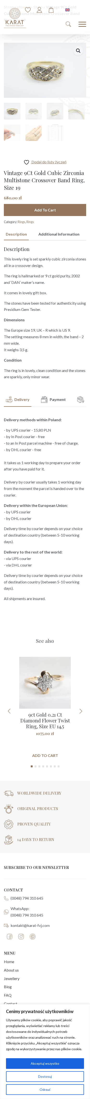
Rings (21, 222)
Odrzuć (45, 1089)
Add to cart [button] (45, 755)
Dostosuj (45, 1076)
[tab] (16, 234)
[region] (45, 1051)
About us (11, 970)
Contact (10, 1003)
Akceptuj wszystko (45, 1063)
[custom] (9, 936)
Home (9, 961)
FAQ (8, 995)
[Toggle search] (68, 24)
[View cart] (51, 10)
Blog (8, 986)
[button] (78, 51)
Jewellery (11, 978)
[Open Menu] (82, 24)
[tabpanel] (45, 313)
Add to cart (45, 210)
